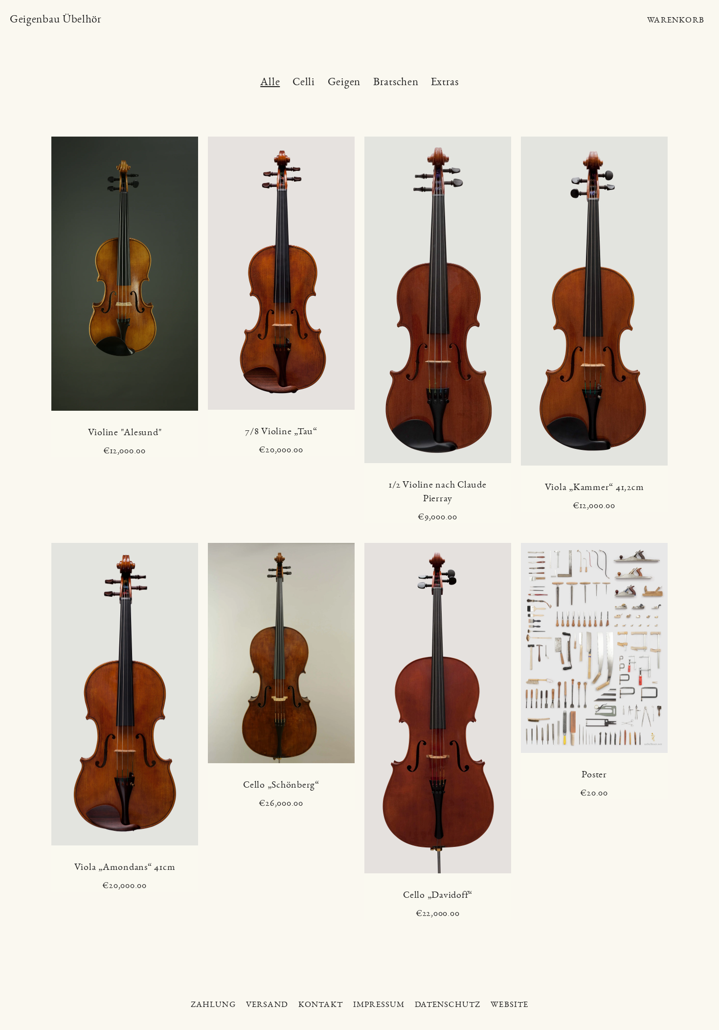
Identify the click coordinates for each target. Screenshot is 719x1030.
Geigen (344, 82)
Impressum (379, 1004)
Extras (445, 82)
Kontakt (320, 1004)
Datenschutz (447, 1004)
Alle (270, 82)
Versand (267, 1004)
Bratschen (396, 82)
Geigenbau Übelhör (56, 19)
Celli (303, 82)
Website (509, 1004)
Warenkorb (675, 19)
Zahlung (213, 1004)
